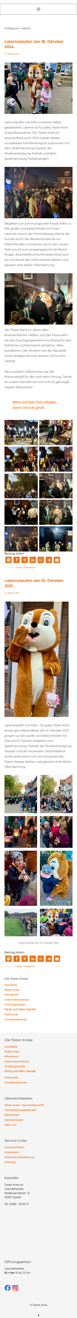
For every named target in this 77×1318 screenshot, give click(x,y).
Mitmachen (12, 1115)
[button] (8, 560)
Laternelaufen (29, 567)
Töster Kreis (12, 989)
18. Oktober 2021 (11, 593)
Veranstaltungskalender (20, 1110)
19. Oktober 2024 (11, 53)
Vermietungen (14, 1120)
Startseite (10, 985)
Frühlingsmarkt (14, 1004)
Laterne (19, 567)
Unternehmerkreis (16, 999)
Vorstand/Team (14, 1147)
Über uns (10, 1124)
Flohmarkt (11, 1014)
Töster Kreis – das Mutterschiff (24, 1105)
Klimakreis (11, 994)
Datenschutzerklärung (19, 1157)
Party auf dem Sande (20, 1009)
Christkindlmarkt (15, 1019)
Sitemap (10, 1162)
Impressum (11, 1152)
